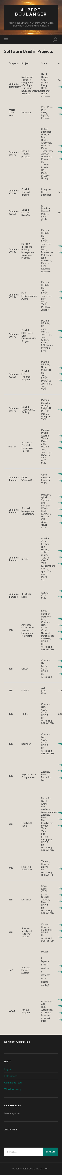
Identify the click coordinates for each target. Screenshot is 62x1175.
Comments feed (13, 1082)
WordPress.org (12, 1088)
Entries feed (10, 1075)
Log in (7, 1069)
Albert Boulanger (31, 11)
